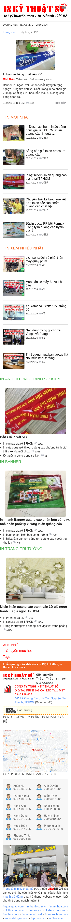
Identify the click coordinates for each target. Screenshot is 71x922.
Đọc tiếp (60, 102)
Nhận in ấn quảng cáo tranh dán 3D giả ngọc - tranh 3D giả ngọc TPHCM (34, 609)
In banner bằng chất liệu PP (22, 74)
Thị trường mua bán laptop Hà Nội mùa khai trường (47, 356)
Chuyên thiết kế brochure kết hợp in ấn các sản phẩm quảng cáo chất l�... (46, 203)
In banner (10, 462)
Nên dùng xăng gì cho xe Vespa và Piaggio (43, 332)
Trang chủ (9, 32)
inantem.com (11, 914)
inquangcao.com (13, 906)
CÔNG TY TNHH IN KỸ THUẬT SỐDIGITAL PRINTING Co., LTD (36, 688)
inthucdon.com (15, 910)
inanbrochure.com (56, 914)
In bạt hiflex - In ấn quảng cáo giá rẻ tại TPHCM (46, 176)
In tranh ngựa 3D (14, 618)
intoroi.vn (35, 910)
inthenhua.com (59, 906)
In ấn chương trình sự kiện (30, 379)
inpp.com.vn (38, 918)
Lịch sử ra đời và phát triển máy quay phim (44, 259)
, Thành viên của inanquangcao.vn (27, 79)
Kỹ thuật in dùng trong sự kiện (22, 455)
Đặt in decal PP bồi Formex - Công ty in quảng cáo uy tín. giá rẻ (46, 227)
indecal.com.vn (55, 910)
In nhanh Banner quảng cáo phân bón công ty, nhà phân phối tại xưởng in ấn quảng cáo (35, 522)
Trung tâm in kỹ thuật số (18, 888)
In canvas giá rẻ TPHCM (18, 443)
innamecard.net (32, 914)
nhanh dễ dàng (13, 896)
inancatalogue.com (16, 918)
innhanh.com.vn (37, 906)
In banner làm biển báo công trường (26, 535)
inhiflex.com (56, 918)
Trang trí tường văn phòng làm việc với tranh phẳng (35, 626)
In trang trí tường (21, 549)
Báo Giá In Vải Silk (13, 437)
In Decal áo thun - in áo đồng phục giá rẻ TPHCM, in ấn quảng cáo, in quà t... (46, 130)
